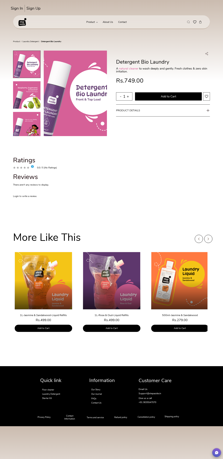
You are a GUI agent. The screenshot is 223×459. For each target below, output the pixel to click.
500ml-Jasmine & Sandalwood (180, 315)
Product (16, 41)
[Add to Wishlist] (206, 96)
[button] (188, 22)
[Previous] (199, 239)
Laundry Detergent (31, 41)
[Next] (208, 239)
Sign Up (33, 8)
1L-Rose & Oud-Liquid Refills (112, 315)
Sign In (17, 8)
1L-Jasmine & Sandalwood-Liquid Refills (43, 315)
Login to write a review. (25, 196)
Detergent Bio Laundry (51, 41)
